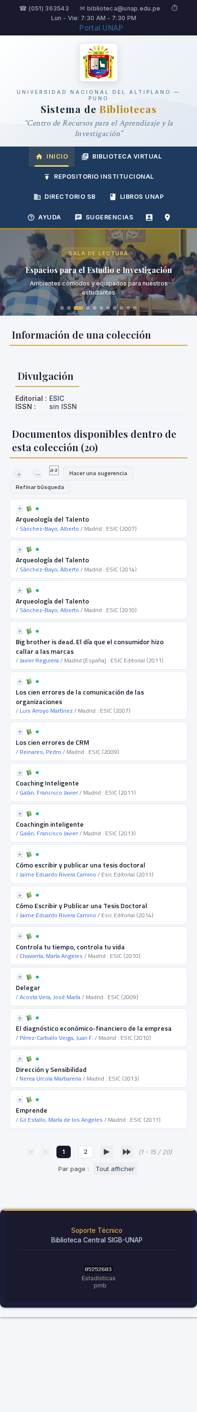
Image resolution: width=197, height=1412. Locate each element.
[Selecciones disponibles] (54, 473)
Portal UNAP (101, 28)
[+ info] (20, 508)
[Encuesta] (149, 217)
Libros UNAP (142, 196)
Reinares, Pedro (40, 751)
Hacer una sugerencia (98, 473)
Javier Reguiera (39, 660)
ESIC (57, 398)
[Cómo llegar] (167, 217)
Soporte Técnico (96, 1230)
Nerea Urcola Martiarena (50, 1078)
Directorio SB (70, 196)
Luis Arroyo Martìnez (46, 710)
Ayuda (49, 217)
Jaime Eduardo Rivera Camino (58, 874)
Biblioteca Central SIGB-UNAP (96, 1240)
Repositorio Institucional (104, 176)
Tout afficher (115, 1169)
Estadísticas (99, 1278)
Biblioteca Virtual (127, 156)
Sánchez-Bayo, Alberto (49, 528)
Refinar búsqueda (40, 486)
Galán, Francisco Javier (49, 792)
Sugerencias (110, 217)
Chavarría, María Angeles (51, 955)
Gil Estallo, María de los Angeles (61, 1119)
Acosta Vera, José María (50, 997)
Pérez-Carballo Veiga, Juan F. (56, 1037)
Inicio (57, 156)
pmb (100, 1285)
